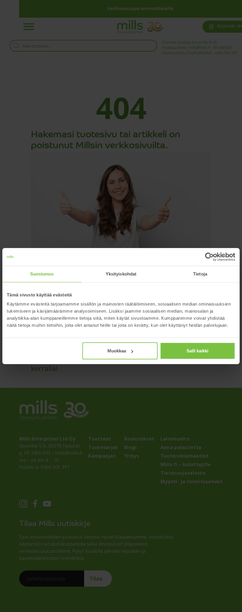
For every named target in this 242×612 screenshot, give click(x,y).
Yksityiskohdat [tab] (121, 273)
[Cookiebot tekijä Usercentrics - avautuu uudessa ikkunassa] (209, 256)
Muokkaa (116, 350)
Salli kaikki (197, 350)
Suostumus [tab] (42, 273)
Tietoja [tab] (200, 273)
